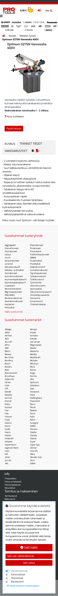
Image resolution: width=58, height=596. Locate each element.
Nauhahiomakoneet (14, 301)
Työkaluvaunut (37, 279)
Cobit (7, 385)
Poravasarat (35, 251)
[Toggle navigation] (1, 16)
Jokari (7, 457)
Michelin (34, 360)
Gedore (8, 423)
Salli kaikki (30, 548)
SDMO (33, 426)
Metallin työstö (28, 35)
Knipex (33, 332)
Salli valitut (29, 562)
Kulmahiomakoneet (14, 276)
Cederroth (9, 379)
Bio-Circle (9, 357)
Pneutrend (35, 401)
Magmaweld (35, 345)
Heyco (8, 432)
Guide (7, 429)
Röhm (33, 419)
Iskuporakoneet (12, 260)
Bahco (7, 351)
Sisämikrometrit (37, 267)
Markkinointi (17, 581)
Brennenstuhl (11, 373)
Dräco (7, 404)
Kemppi (33, 329)
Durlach (8, 407)
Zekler (33, 463)
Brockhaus (10, 376)
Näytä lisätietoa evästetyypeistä (24, 585)
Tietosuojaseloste (12, 484)
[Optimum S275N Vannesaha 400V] (29, 73)
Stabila (33, 432)
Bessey (8, 354)
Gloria (7, 426)
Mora (32, 366)
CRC (6, 388)
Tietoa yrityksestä (12, 481)
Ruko (32, 416)
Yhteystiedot (10, 478)
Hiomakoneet (11, 251)
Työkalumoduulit (38, 276)
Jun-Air (8, 460)
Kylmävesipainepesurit (15, 282)
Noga (32, 373)
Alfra (7, 345)
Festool (8, 416)
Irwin (7, 451)
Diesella (8, 394)
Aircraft (8, 341)
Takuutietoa (9, 488)
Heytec (8, 435)
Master (33, 348)
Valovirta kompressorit (40, 292)
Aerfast (8, 335)
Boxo (7, 370)
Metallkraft (35, 357)
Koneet (13, 35)
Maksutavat (9, 499)
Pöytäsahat (35, 264)
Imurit (7, 257)
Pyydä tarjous (14, 128)
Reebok (33, 410)
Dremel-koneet (12, 248)
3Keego (8, 329)
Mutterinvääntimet (13, 298)
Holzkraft (9, 438)
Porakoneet (35, 248)
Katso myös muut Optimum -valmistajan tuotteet (28, 220)
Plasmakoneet (36, 245)
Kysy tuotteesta (15, 116)
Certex (8, 382)
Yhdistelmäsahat (38, 304)
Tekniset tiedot (31, 144)
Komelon (34, 335)
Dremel (8, 401)
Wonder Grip (36, 457)
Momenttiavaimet (13, 288)
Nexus (33, 370)
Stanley (33, 435)
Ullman (33, 447)
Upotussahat (36, 288)
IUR (6, 454)
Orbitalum (34, 385)
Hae (47, 10)
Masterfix (34, 351)
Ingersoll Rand (11, 447)
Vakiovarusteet (15, 151)
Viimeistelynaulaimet (39, 295)
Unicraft (34, 451)
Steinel (33, 438)
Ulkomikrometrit (38, 285)
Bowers (8, 366)
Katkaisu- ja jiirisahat (14, 270)
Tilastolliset (17, 578)
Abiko (7, 332)
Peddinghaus (36, 398)
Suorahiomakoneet (39, 270)
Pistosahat (9, 307)
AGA (7, 338)
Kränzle (33, 338)
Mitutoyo (34, 363)
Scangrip (34, 423)
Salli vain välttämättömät (20, 556)
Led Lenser (35, 341)
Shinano (33, 429)
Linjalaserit (10, 285)
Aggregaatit (10, 245)
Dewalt (8, 391)
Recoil (33, 407)
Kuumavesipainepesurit (15, 279)
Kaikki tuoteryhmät (13, 311)
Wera (32, 454)
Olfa (32, 379)
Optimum (34, 382)
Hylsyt (8, 254)
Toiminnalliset (18, 574)
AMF (7, 348)
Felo (7, 413)
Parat (32, 394)
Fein (7, 410)
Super (33, 441)
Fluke (7, 419)
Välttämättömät (19, 571)
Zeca (32, 460)
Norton (33, 376)
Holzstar (8, 441)
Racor (32, 404)
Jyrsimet (9, 264)
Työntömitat (35, 282)
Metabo (33, 354)
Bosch (7, 363)
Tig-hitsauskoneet (38, 273)
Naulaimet (9, 304)
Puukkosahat (36, 260)
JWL (7, 463)
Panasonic (34, 391)
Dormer (8, 398)
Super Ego (35, 444)
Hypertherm (10, 444)
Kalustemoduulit (12, 267)
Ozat (32, 388)
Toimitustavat (10, 496)
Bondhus (9, 360)
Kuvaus (10, 144)
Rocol (32, 413)
